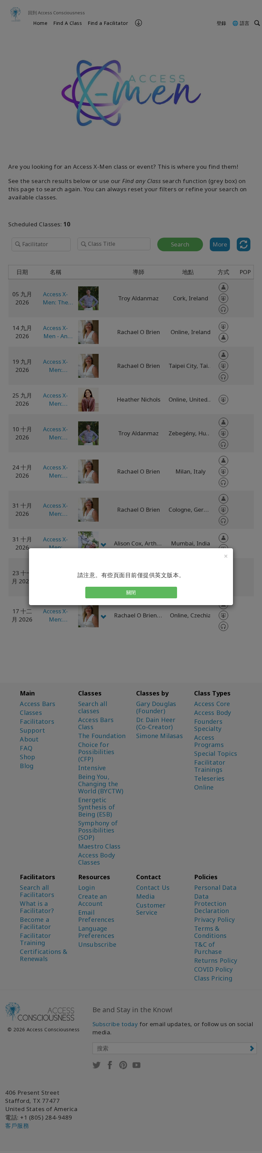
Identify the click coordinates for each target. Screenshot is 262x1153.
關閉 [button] (131, 592)
